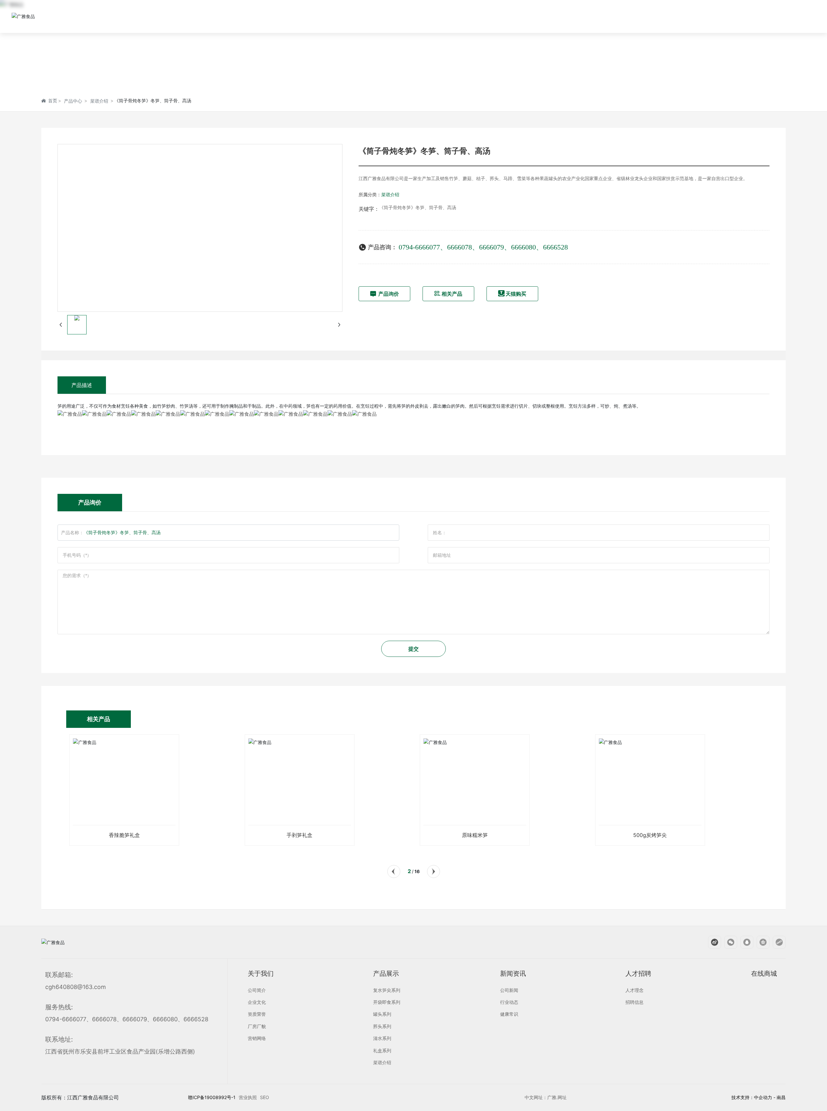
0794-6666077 (419, 247)
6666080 (523, 247)
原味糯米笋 (299, 835)
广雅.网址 (557, 1097)
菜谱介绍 (99, 101)
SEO (264, 1097)
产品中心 (73, 101)
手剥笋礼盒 (124, 835)
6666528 (555, 247)
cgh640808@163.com (75, 987)
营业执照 (248, 1097)
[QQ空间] (759, 942)
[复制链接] (775, 942)
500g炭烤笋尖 (475, 835)
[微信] (727, 942)
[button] (393, 871)
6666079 (491, 247)
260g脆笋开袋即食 (650, 835)
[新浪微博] (711, 942)
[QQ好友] (743, 942)
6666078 (459, 247)
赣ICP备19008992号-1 (212, 1097)
